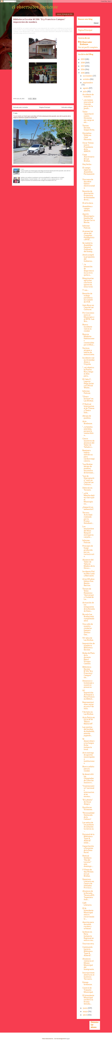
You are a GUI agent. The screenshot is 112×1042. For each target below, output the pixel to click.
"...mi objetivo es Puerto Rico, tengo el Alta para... (88, 371)
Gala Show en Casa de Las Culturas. (88, 307)
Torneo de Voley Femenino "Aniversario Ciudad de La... (88, 594)
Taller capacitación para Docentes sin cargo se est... (88, 117)
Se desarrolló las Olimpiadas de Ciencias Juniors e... (88, 778)
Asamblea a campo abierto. (87, 208)
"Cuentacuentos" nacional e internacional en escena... (88, 791)
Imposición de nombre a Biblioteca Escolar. (88, 646)
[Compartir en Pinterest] (35, 99)
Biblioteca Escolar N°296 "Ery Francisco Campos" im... (87, 672)
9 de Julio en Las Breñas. (88, 713)
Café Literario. (87, 904)
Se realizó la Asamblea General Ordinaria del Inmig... (87, 247)
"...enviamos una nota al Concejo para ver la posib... (87, 104)
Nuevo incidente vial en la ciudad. (87, 328)
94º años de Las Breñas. (88, 639)
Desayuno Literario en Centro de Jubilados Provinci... (88, 883)
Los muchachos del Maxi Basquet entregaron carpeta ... (88, 531)
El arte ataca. (87, 203)
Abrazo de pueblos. (86, 417)
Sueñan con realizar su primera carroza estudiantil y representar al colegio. (42, 177)
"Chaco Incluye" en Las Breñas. (88, 399)
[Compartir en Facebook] (34, 99)
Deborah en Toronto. (87, 489)
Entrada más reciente (20, 107)
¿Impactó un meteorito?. (88, 508)
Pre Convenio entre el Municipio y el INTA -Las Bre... (88, 317)
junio (85, 1008)
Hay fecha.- (87, 164)
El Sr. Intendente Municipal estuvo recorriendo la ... (88, 913)
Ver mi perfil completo (88, 47)
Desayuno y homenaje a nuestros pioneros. (88, 684)
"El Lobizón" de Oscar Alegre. (87, 802)
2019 (83, 59)
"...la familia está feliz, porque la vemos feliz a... (87, 431)
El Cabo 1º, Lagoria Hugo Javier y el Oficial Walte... (88, 383)
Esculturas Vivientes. (87, 808)
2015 (83, 73)
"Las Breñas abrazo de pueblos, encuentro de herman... (88, 468)
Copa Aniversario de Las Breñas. (88, 158)
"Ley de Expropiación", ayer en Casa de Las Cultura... (88, 480)
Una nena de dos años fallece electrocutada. (88, 183)
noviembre (88, 76)
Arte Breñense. (87, 422)
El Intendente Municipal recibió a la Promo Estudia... (88, 999)
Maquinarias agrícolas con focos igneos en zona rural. (88, 282)
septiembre (88, 83)
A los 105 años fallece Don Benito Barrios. (88, 582)
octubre (86, 79)
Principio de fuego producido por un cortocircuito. (88, 551)
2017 (83, 66)
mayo (85, 1011)
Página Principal (44, 107)
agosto (86, 88)
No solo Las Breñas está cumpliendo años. (88, 617)
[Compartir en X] (32, 99)
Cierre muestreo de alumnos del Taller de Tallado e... (88, 443)
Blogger (67, 1038)
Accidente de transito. (88, 95)
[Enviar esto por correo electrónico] (29, 99)
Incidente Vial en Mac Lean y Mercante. (88, 573)
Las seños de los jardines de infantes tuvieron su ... (88, 827)
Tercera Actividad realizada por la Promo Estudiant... (87, 518)
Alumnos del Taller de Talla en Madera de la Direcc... (88, 564)
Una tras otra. (88, 944)
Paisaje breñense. (87, 983)
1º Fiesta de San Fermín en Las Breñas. (88, 873)
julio (85, 91)
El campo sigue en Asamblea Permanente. (88, 172)
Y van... (15, 113)
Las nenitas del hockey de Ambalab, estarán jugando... (88, 731)
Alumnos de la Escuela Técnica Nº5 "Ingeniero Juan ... (88, 895)
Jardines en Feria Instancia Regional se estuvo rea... (88, 936)
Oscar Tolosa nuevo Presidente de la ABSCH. (88, 147)
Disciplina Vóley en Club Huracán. (87, 136)
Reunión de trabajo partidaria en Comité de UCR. (87, 297)
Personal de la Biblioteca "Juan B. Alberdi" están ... (88, 838)
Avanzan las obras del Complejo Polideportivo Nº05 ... (88, 235)
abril (85, 1015)
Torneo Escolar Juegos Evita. (88, 128)
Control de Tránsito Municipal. (87, 990)
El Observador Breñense (86, 43)
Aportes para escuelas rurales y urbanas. (88, 925)
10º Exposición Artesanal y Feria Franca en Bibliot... (88, 694)
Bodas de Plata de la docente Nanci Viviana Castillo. (88, 658)
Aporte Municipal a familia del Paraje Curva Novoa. (88, 218)
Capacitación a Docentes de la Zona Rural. (88, 849)
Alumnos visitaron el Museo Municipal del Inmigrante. (88, 964)
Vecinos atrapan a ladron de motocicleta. (88, 351)
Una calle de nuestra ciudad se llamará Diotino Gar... (87, 629)
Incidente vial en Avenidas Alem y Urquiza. (88, 361)
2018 (83, 63)
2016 (83, 69)
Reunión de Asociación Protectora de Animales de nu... (88, 195)
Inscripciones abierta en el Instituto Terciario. (88, 976)
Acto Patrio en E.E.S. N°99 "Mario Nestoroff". (88, 720)
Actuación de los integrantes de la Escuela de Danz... (88, 607)
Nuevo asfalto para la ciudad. (88, 769)
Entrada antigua (67, 107)
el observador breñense (35, 7)
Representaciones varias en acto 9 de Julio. (88, 705)
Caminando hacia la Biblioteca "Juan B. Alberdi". (87, 951)
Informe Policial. (86, 227)
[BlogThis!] (30, 99)
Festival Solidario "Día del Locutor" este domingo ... (87, 861)
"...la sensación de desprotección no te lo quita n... (88, 269)
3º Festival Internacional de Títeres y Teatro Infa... (88, 408)
